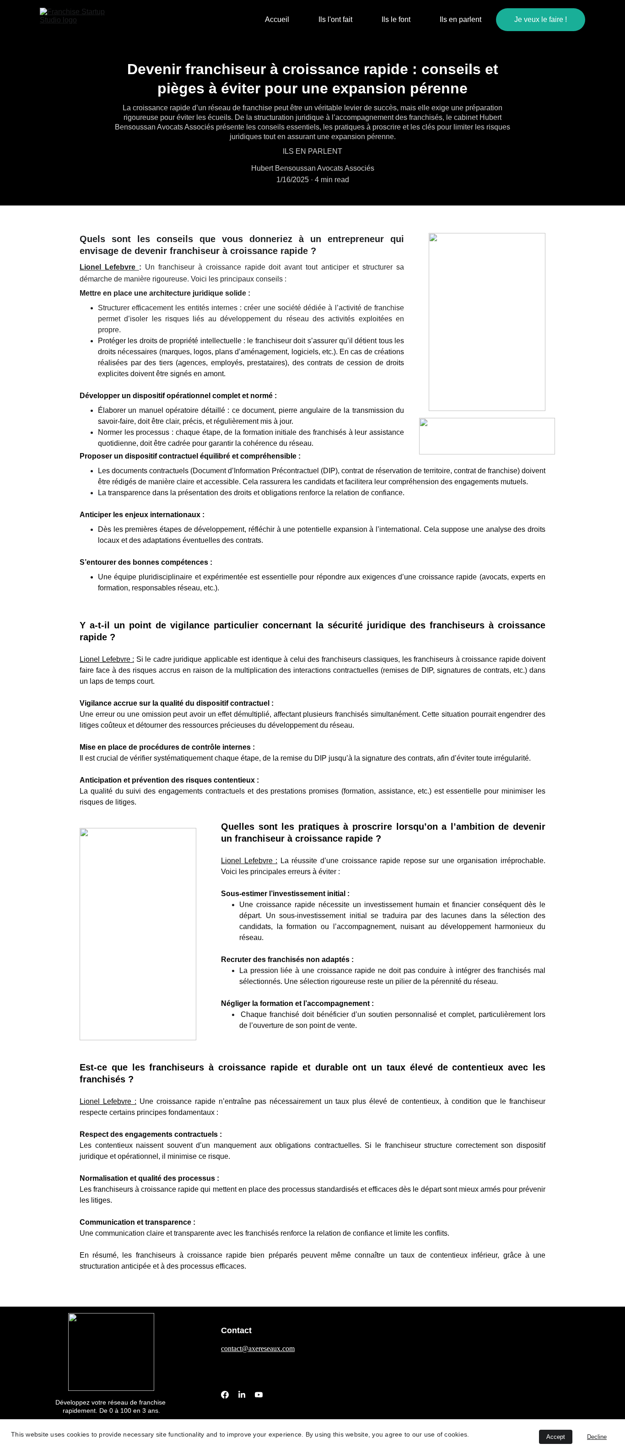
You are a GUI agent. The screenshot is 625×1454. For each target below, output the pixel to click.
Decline (597, 1436)
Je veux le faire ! (540, 19)
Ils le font (396, 19)
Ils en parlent (460, 19)
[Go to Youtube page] (259, 1395)
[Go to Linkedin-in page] (242, 1395)
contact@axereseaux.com (258, 1348)
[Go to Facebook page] (225, 1395)
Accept (555, 1436)
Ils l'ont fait (335, 19)
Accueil (277, 19)
